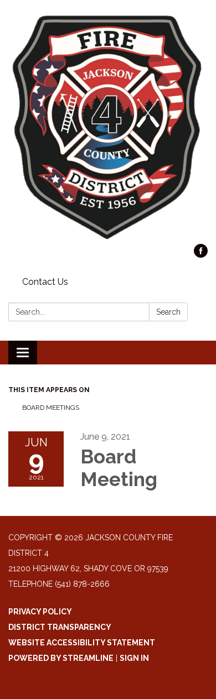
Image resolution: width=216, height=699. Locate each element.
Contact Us (45, 282)
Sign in (134, 658)
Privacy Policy (40, 611)
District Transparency (59, 627)
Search (168, 311)
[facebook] (201, 254)
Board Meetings (50, 407)
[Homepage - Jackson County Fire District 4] (108, 127)
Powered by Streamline (61, 658)
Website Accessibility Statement (81, 642)
